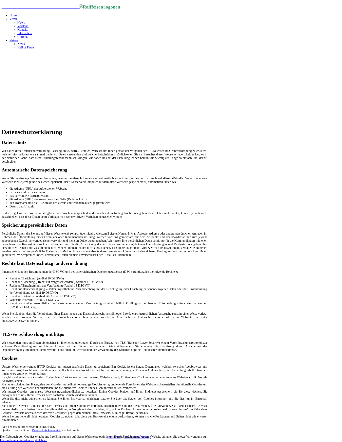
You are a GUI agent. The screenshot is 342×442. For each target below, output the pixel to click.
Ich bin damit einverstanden (17, 440)
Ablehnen (41, 440)
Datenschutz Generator (46, 430)
